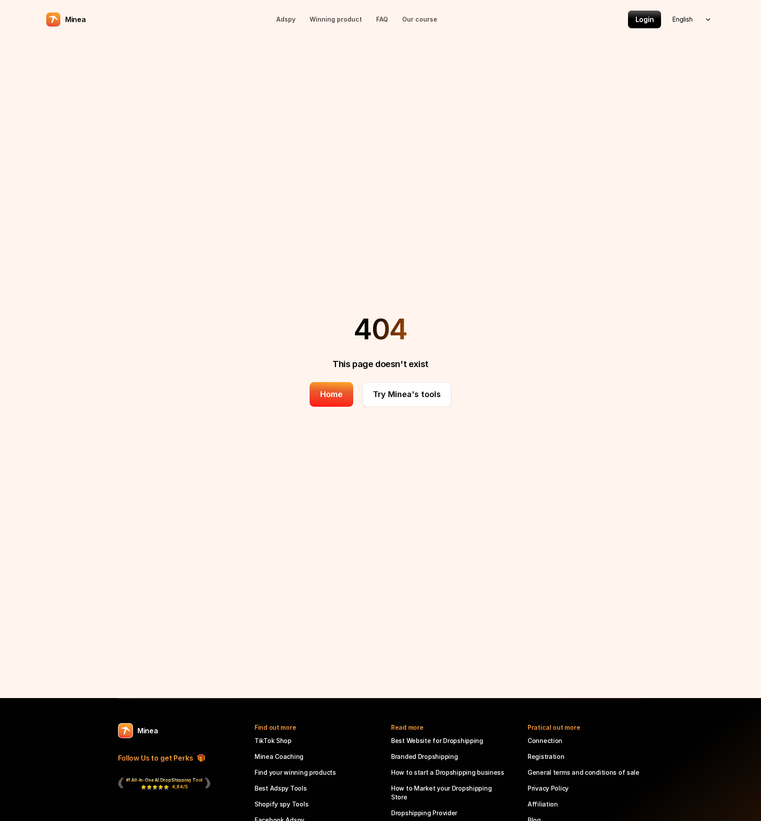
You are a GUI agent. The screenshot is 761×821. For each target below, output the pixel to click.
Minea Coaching (279, 756)
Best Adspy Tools (281, 788)
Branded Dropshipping (424, 756)
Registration (546, 756)
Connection (545, 740)
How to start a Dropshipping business (447, 772)
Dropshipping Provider (424, 813)
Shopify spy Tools (281, 804)
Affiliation (543, 804)
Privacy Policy (548, 788)
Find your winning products (295, 772)
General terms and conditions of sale (583, 772)
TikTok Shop (273, 740)
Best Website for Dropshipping (437, 740)
